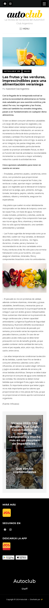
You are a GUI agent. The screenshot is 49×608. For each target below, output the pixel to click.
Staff (24, 588)
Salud (27, 71)
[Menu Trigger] (44, 3)
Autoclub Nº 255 (12, 71)
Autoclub (24, 581)
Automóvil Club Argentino (17, 89)
